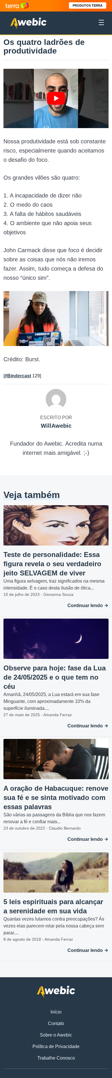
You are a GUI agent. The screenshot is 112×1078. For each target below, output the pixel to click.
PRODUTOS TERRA (88, 5)
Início (56, 1011)
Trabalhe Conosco (56, 1058)
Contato (56, 1023)
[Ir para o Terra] (17, 5)
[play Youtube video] (56, 98)
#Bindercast (18, 375)
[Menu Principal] (101, 23)
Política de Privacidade (56, 1046)
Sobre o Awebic (56, 1035)
